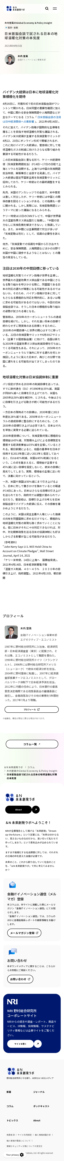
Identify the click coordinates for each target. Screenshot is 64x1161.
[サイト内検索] (47, 8)
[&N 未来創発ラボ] (15, 8)
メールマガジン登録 (22, 933)
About (18, 809)
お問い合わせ (18, 979)
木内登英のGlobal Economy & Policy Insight (32, 770)
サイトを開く (20, 1043)
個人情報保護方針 (43, 1134)
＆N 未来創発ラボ (13, 767)
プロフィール (30, 709)
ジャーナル (39, 1091)
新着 (9, 1091)
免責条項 (11, 1134)
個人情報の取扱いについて (19, 1140)
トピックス (12, 1120)
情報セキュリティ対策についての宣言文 (25, 1146)
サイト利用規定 (25, 1134)
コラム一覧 (30, 744)
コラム (31, 767)
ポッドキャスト (41, 1106)
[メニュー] (55, 8)
